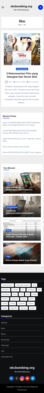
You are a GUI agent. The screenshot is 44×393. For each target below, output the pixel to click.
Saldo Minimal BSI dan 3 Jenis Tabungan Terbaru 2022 (20, 235)
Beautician (31, 289)
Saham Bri (14, 308)
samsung (23, 308)
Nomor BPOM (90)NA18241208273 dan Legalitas (22, 152)
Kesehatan (5, 340)
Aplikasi (4, 323)
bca (23, 289)
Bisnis (3, 334)
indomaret (15, 299)
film (21, 294)
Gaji (27, 294)
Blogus (33, 387)
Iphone (32, 299)
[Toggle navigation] (2, 7)
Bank (8, 230)
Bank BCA (5, 289)
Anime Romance (7, 285)
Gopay (34, 294)
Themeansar (22, 390)
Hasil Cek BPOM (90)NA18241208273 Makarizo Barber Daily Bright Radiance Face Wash (21, 190)
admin (11, 82)
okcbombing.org (21, 6)
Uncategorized (22, 69)
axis (34, 285)
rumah (4, 308)
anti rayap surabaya (22, 285)
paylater (30, 303)
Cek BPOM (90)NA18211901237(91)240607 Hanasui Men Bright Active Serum (21, 213)
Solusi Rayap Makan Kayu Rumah (16, 147)
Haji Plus (5, 299)
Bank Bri (15, 289)
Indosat (23, 299)
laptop (12, 303)
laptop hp (21, 303)
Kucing (4, 303)
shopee (32, 308)
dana (14, 294)
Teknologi (5, 345)
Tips (8, 183)
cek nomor (5, 294)
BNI (39, 289)
